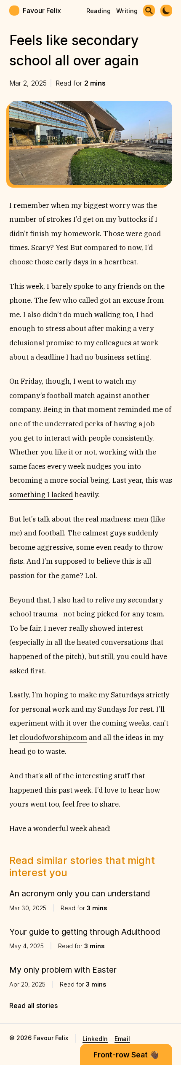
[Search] (149, 10)
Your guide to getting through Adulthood (84, 932)
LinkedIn (95, 1038)
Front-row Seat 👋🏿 (126, 1054)
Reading (98, 10)
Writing (127, 10)
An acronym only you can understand (79, 893)
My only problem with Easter (63, 970)
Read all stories (33, 1005)
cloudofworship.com (53, 737)
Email (122, 1038)
